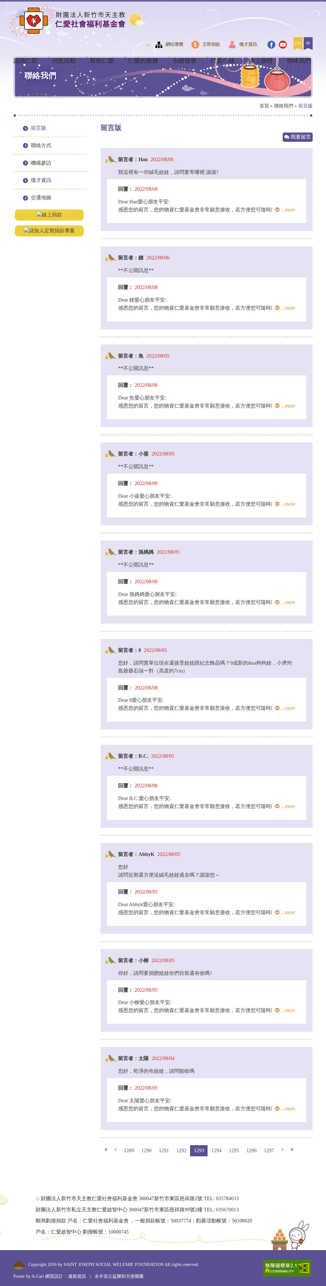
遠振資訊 (77, 1276)
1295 (234, 1150)
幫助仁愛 (102, 60)
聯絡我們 (299, 60)
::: (148, 44)
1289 (129, 1150)
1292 (181, 1150)
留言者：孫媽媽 (136, 552)
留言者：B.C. (133, 756)
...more (288, 209)
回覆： (125, 189)
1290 (146, 1150)
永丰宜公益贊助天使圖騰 (119, 1276)
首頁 (264, 105)
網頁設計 (54, 1276)
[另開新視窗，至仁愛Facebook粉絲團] (272, 44)
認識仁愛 (25, 60)
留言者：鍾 (131, 257)
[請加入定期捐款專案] (49, 230)
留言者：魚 (131, 356)
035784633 (227, 1198)
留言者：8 (129, 650)
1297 (269, 1150)
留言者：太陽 (133, 1058)
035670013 (227, 1209)
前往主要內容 (21, 7)
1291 (164, 1150)
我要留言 (300, 137)
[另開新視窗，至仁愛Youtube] (284, 44)
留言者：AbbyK (136, 854)
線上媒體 (261, 60)
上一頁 (115, 1149)
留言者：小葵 (133, 453)
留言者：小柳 (133, 960)
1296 (251, 1150)
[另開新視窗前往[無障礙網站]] (287, 1268)
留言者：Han (133, 159)
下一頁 (282, 1149)
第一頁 (106, 1149)
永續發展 (184, 60)
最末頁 (292, 1149)
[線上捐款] (49, 214)
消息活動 (64, 60)
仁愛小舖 (222, 60)
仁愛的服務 (143, 60)
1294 (216, 1150)
